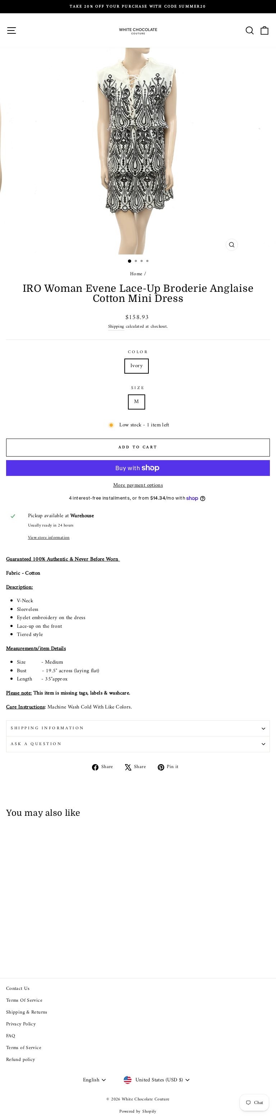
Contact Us (18, 988)
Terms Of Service (24, 1000)
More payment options (138, 485)
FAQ (10, 1036)
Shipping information (47, 728)
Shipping (116, 327)
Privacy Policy (21, 1024)
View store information (49, 537)
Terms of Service (23, 1048)
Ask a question (36, 744)
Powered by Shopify (138, 1111)
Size (138, 388)
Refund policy (20, 1060)
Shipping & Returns (26, 1012)
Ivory (136, 365)
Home (136, 274)
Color (138, 352)
